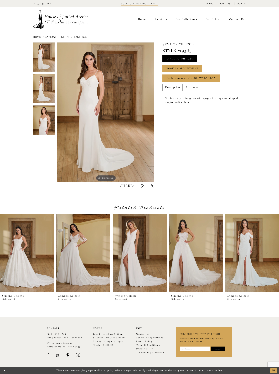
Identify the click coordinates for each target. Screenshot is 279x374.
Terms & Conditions (148, 345)
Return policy (144, 341)
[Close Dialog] (5, 370)
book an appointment (182, 68)
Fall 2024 (81, 37)
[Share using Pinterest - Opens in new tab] (142, 186)
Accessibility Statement (150, 352)
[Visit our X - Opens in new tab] (78, 355)
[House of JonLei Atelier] (60, 19)
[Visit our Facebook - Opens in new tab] (48, 355)
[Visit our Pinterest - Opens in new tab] (68, 355)
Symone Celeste (57, 37)
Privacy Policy (144, 349)
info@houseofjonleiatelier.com (65, 338)
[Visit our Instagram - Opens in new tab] (57, 355)
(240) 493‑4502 (56, 334)
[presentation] (27, 253)
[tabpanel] (44, 58)
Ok (273, 370)
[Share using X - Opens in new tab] (152, 186)
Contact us (143, 334)
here (220, 370)
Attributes (192, 87)
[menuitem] (210, 3)
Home (37, 37)
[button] (210, 3)
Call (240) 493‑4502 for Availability (191, 78)
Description (172, 87)
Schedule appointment (149, 338)
